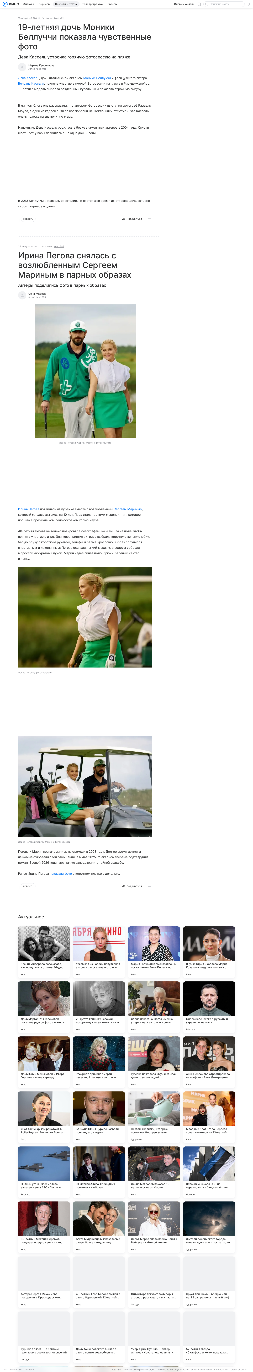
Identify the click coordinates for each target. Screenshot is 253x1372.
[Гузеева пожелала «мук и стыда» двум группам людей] (154, 1062)
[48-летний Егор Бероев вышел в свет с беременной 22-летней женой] (99, 1282)
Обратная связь (239, 1369)
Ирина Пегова (28, 509)
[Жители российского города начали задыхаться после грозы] (209, 1227)
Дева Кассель (28, 78)
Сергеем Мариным (128, 509)
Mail (5, 1369)
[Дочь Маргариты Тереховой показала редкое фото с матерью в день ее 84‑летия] (44, 1007)
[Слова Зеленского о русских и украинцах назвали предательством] (209, 1007)
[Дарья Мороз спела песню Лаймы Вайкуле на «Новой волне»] (154, 1227)
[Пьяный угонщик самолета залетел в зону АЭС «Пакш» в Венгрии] (44, 1172)
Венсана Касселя (31, 83)
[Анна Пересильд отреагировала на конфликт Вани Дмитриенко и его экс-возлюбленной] (209, 1062)
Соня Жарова (37, 293)
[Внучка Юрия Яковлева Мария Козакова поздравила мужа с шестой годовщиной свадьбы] (209, 952)
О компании (16, 1369)
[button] (85, 371)
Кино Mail (59, 18)
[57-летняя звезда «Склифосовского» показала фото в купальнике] (209, 1337)
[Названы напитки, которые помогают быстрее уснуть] (154, 1117)
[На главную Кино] (13, 4)
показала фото (61, 873)
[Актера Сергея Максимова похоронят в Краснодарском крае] (44, 1282)
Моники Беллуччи (97, 78)
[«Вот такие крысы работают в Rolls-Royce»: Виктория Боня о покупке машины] (44, 1117)
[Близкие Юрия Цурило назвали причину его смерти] (99, 1117)
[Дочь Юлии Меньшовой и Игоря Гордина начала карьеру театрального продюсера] (44, 1062)
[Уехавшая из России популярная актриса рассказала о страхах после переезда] (99, 952)
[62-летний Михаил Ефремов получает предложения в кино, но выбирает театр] (44, 1227)
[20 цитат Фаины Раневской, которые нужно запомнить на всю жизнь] (99, 1007)
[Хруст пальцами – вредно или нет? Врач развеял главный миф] (209, 1282)
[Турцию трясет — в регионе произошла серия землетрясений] (44, 1337)
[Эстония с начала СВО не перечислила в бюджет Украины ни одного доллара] (209, 1172)
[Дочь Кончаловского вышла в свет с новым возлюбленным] (99, 1337)
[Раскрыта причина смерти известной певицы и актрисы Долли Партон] (99, 1062)
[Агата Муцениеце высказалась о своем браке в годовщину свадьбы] (99, 1227)
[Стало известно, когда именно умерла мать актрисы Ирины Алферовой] (154, 1007)
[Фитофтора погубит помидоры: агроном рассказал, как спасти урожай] (154, 1282)
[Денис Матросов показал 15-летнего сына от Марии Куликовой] (154, 1172)
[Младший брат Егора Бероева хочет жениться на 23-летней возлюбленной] (209, 1117)
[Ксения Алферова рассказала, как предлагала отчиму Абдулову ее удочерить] (44, 952)
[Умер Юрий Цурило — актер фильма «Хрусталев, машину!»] (154, 1337)
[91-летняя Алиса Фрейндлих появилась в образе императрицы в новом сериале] (99, 1172)
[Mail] (5, 4)
